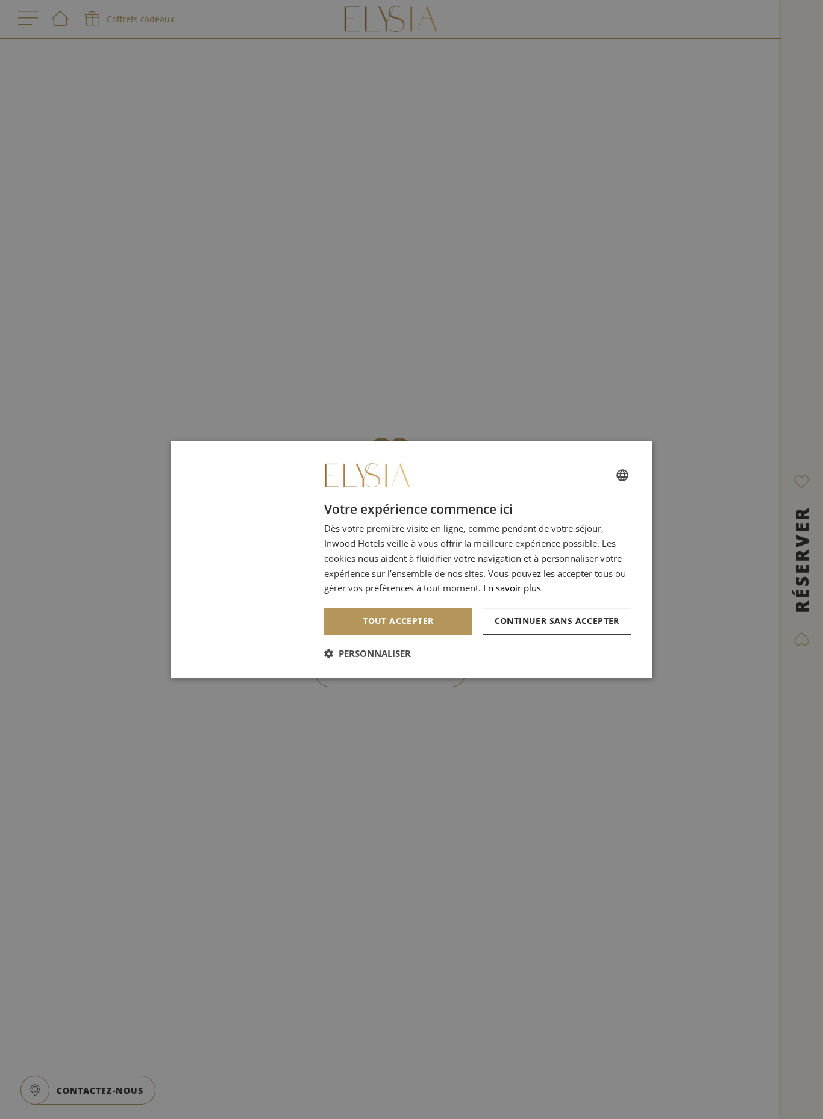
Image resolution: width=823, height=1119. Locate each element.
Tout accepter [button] (398, 620)
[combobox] (622, 475)
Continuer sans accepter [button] (557, 620)
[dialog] (411, 559)
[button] (367, 653)
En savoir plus (512, 588)
